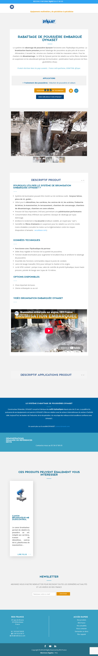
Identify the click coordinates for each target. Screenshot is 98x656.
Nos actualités (81, 626)
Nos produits (81, 620)
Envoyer (63, 594)
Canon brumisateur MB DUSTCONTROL (20, 517)
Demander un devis (81, 631)
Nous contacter (81, 629)
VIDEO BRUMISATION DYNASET (50, 97)
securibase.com (40, 230)
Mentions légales (47, 653)
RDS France (81, 623)
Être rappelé (81, 634)
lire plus (22, 554)
